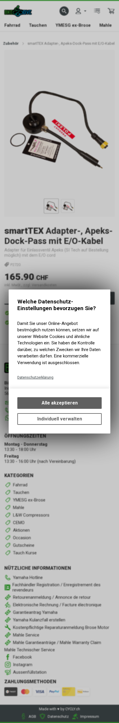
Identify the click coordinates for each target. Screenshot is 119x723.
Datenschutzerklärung (35, 377)
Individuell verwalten (59, 419)
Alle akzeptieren (60, 403)
